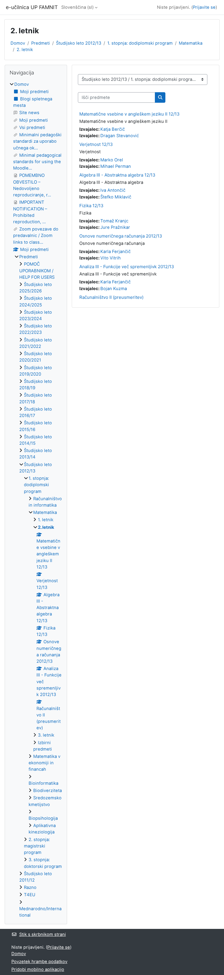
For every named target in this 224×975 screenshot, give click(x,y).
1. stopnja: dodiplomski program (140, 43)
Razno (30, 887)
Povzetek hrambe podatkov (39, 961)
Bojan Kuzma (113, 288)
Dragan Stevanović (119, 135)
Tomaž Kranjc (114, 221)
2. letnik (25, 49)
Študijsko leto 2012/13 (78, 43)
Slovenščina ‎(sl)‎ (77, 7)
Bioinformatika (43, 783)
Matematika (190, 43)
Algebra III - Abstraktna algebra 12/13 (117, 175)
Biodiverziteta (47, 790)
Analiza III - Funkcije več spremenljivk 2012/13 (126, 266)
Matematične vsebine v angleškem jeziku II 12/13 (129, 114)
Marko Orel (111, 160)
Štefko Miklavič (115, 197)
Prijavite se (204, 7)
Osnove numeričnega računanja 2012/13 (120, 236)
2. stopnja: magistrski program (37, 846)
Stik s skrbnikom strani (42, 934)
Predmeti (40, 43)
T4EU (29, 894)
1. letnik (45, 519)
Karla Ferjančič (115, 251)
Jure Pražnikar (115, 227)
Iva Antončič (112, 190)
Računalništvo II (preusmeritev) (111, 297)
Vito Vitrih (110, 258)
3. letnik (46, 735)
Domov (17, 43)
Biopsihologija (43, 818)
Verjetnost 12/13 (96, 144)
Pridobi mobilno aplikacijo (37, 969)
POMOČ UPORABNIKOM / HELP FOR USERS (37, 270)
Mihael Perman (115, 166)
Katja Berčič (112, 129)
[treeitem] (36, 500)
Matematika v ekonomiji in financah (44, 763)
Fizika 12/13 (91, 205)
